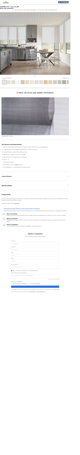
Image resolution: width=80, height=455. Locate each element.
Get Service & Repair (35, 283)
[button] (1, 2)
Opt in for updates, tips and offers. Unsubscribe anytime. (25, 270)
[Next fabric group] (68, 78)
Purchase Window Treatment (20, 283)
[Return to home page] (7, 2)
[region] (35, 45)
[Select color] (4, 82)
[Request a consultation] (35, 287)
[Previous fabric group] (62, 78)
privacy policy (56, 289)
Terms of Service (40, 291)
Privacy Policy (32, 291)
